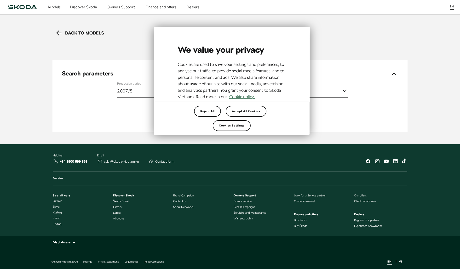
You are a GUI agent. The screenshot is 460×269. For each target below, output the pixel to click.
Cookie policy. (242, 96)
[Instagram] (377, 161)
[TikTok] (404, 161)
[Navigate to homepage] (22, 7)
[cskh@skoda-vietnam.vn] (100, 161)
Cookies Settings (232, 125)
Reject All (207, 111)
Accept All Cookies (246, 111)
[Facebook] (368, 161)
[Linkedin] (395, 161)
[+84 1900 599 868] (55, 161)
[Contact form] (151, 161)
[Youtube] (386, 161)
